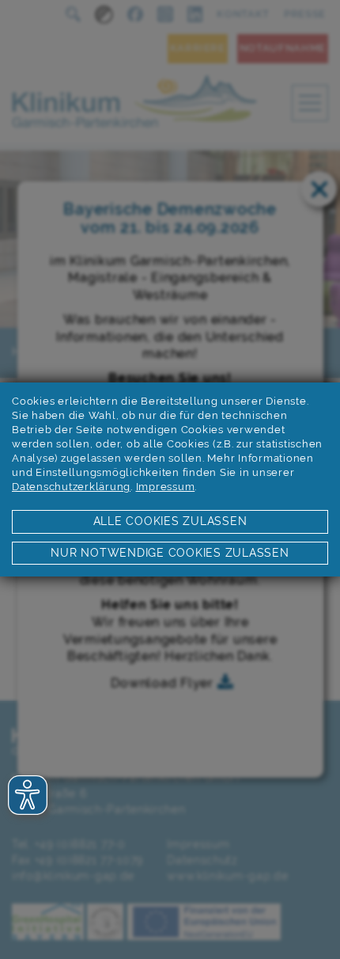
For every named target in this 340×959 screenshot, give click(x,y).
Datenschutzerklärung (71, 487)
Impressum (165, 487)
